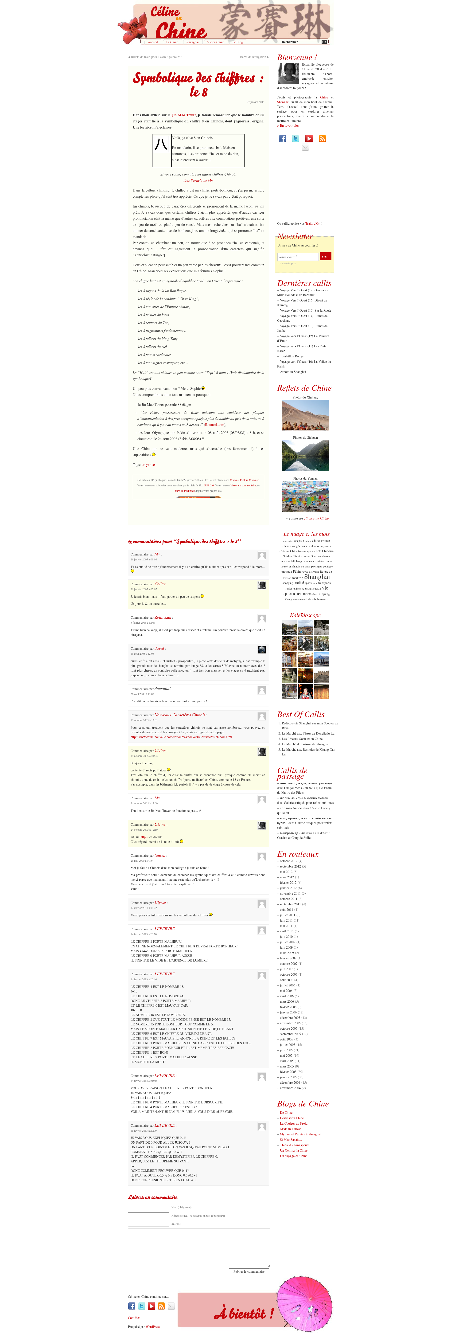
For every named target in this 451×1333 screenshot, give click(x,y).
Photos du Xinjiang (305, 397)
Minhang (296, 561)
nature (328, 561)
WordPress (153, 1326)
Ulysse (160, 902)
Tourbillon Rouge (291, 356)
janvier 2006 (288, 1012)
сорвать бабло (291, 808)
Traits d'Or (312, 223)
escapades (309, 551)
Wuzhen (312, 594)
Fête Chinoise (325, 551)
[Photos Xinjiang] (305, 429)
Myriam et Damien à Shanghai (300, 1134)
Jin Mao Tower (184, 114)
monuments (309, 561)
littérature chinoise (320, 556)
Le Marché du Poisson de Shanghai (305, 744)
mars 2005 (287, 1066)
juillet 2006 (287, 985)
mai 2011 (286, 925)
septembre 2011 (290, 904)
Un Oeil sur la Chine (293, 1150)
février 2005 (288, 1071)
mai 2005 (286, 1055)
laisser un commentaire (243, 485)
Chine (324, 97)
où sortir (305, 566)
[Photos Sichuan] (305, 470)
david (159, 648)
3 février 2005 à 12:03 (143, 622)
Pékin (297, 571)
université (298, 588)
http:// (144, 837)
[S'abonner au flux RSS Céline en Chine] (322, 141)
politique (328, 566)
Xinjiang (324, 594)
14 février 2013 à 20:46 (144, 979)
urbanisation (313, 588)
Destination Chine (292, 1118)
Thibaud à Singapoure (294, 1145)
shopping (288, 583)
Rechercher (290, 41)
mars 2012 (287, 877)
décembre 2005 (290, 1017)
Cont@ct (134, 1317)
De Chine (286, 1112)
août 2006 (286, 979)
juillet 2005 (287, 1044)
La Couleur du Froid (293, 1123)
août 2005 (286, 1039)
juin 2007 (286, 969)
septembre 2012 (290, 866)
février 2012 (288, 882)
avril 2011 (287, 931)
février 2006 (288, 1007)
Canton (307, 541)
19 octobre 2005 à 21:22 (144, 756)
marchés (285, 561)
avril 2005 (287, 1061)
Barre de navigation (253, 57)
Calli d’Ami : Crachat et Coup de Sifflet (303, 835)
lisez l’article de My (198, 180)
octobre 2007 (288, 963)
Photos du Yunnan (305, 478)
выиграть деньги (292, 833)
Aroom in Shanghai (293, 371)
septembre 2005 (290, 1034)
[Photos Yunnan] (305, 511)
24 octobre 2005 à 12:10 (144, 829)
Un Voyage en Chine (293, 1155)
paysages (316, 566)
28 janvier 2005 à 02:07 (144, 589)
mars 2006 (287, 1001)
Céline (160, 583)
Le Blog (238, 42)
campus (298, 541)
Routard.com (214, 424)
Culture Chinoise (249, 480)
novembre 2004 (290, 1088)
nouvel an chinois (290, 566)
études (308, 599)
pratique (286, 571)
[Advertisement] (198, 513)
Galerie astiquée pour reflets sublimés (309, 802)
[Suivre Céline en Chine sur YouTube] (309, 141)
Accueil (153, 42)
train (315, 583)
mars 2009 (287, 952)
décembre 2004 (290, 1082)
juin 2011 (286, 920)
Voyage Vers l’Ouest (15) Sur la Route (305, 310)
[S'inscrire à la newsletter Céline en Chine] (305, 150)
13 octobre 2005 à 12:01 (144, 720)
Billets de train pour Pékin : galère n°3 (156, 57)
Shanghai (193, 42)
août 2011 (286, 909)
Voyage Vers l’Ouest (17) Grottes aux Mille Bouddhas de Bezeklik (303, 292)
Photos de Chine (316, 518)
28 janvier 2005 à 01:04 (144, 559)
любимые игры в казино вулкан (304, 798)
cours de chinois (310, 546)
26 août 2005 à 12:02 (142, 694)
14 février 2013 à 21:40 (144, 1081)
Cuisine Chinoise (291, 551)
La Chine (172, 42)
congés (296, 546)
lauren (160, 855)
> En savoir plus (288, 125)
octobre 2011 (288, 898)
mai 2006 (286, 990)
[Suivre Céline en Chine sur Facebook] (282, 141)
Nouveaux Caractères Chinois (180, 714)
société (299, 582)
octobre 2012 (288, 861)
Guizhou (287, 556)
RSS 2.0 (209, 485)
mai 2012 (286, 871)
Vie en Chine (215, 42)
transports (324, 583)
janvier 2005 (288, 1077)
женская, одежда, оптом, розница (306, 783)
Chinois (234, 480)
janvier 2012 (288, 888)
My (157, 554)
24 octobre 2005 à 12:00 (144, 803)
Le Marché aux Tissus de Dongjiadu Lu (308, 733)
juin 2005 (286, 1050)
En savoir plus (286, 263)
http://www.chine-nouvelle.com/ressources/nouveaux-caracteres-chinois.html (181, 737)
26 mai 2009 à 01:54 (142, 860)
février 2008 (288, 958)
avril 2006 (287, 996)
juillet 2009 (287, 942)
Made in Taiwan (290, 1128)
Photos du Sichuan (305, 437)
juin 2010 (286, 936)
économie (298, 599)
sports (308, 583)
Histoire (297, 556)
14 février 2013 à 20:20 (144, 934)
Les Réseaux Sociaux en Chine (302, 738)
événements (321, 599)
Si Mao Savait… (291, 1139)
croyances (149, 464)
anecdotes (288, 541)
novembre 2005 (290, 1023)
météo (320, 561)
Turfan (288, 588)
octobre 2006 (288, 974)
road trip (297, 578)
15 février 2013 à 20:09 (144, 1130)
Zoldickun (163, 617)
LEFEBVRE (165, 928)
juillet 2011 (287, 915)
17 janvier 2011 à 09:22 (144, 908)
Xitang (288, 599)
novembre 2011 (290, 893)
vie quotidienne (306, 590)
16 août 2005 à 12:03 (142, 653)
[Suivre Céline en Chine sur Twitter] (295, 141)
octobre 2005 (288, 1028)
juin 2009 (286, 947)
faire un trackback (185, 491)
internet (307, 556)
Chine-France (321, 541)
